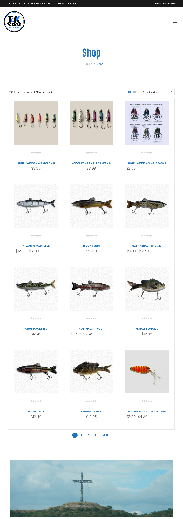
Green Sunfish (91, 411)
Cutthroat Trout (91, 328)
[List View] (134, 92)
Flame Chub (36, 411)
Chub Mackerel (36, 328)
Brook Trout (91, 246)
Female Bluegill (147, 328)
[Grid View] (129, 92)
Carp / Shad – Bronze (146, 246)
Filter (17, 92)
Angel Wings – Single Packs (146, 163)
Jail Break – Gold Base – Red (147, 411)
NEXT (105, 435)
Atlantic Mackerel (36, 246)
